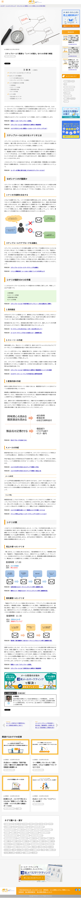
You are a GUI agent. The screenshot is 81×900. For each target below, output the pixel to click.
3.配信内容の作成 (14, 89)
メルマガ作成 (7, 844)
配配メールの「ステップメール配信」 (21, 121)
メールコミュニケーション (10, 835)
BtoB (24, 824)
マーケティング (44, 832)
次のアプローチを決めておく (19, 440)
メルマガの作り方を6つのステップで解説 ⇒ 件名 (25, 467)
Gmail (50, 824)
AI (12, 824)
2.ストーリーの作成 (15, 87)
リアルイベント (48, 844)
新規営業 (19, 850)
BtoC (30, 824)
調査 (42, 850)
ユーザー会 (25, 844)
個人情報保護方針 (30, 892)
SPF (30, 827)
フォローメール (33, 832)
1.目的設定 (13, 85)
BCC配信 (18, 824)
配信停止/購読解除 (8, 852)
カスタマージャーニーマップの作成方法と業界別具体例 (26, 374)
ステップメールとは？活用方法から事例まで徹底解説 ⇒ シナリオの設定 (31, 370)
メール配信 (41, 841)
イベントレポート (38, 827)
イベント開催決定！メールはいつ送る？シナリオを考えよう (28, 271)
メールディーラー (24, 835)
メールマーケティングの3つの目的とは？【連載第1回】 (26, 333)
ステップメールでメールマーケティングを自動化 (24, 267)
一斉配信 (33, 847)
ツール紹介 (14, 832)
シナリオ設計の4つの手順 (16, 83)
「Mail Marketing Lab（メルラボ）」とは (30, 890)
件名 (45, 847)
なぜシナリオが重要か (15, 76)
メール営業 (49, 838)
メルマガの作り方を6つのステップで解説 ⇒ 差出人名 (26, 471)
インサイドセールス (9, 829)
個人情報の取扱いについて (44, 892)
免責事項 (21, 892)
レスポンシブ (25, 847)
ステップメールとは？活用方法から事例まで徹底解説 (26, 125)
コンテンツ (28, 829)
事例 (39, 847)
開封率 (33, 852)
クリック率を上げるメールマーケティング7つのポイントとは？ (29, 514)
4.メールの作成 (14, 91)
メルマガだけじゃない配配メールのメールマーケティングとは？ (29, 128)
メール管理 (24, 841)
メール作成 (32, 838)
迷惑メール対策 (49, 850)
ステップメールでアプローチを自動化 (19, 80)
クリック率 (19, 829)
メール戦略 (6, 841)
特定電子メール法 (34, 850)
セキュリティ (48, 829)
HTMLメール (7, 827)
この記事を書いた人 (11, 693)
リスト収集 (6, 847)
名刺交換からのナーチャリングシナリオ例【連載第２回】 (27, 587)
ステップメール (37, 829)
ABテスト (6, 824)
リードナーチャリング (36, 844)
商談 (13, 850)
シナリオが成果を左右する (17, 78)
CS (35, 824)
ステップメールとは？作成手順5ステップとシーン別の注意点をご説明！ (31, 304)
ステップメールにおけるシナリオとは (20, 73)
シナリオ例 (12, 94)
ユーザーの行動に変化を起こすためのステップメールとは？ (28, 170)
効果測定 (6, 850)
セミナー (6, 832)
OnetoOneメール (22, 827)
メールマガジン (22, 838)
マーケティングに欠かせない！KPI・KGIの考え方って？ (26, 329)
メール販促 (33, 841)
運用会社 (45, 890)
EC (45, 824)
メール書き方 (15, 841)
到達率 (50, 847)
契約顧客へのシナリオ (15, 98)
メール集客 (50, 841)
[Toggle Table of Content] (35, 70)
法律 (26, 850)
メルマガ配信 (17, 844)
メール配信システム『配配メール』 (60, 890)
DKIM (40, 824)
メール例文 (40, 838)
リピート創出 (15, 847)
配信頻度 (18, 852)
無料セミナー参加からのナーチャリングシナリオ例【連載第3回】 (29, 591)
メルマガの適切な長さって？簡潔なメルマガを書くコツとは (28, 510)
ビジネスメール (23, 832)
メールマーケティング (10, 56)
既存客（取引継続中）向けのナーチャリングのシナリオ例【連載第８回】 (31, 640)
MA (14, 827)
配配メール (25, 852)
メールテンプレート (36, 835)
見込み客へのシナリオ (15, 96)
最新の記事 (22, 693)
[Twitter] (9, 703)
